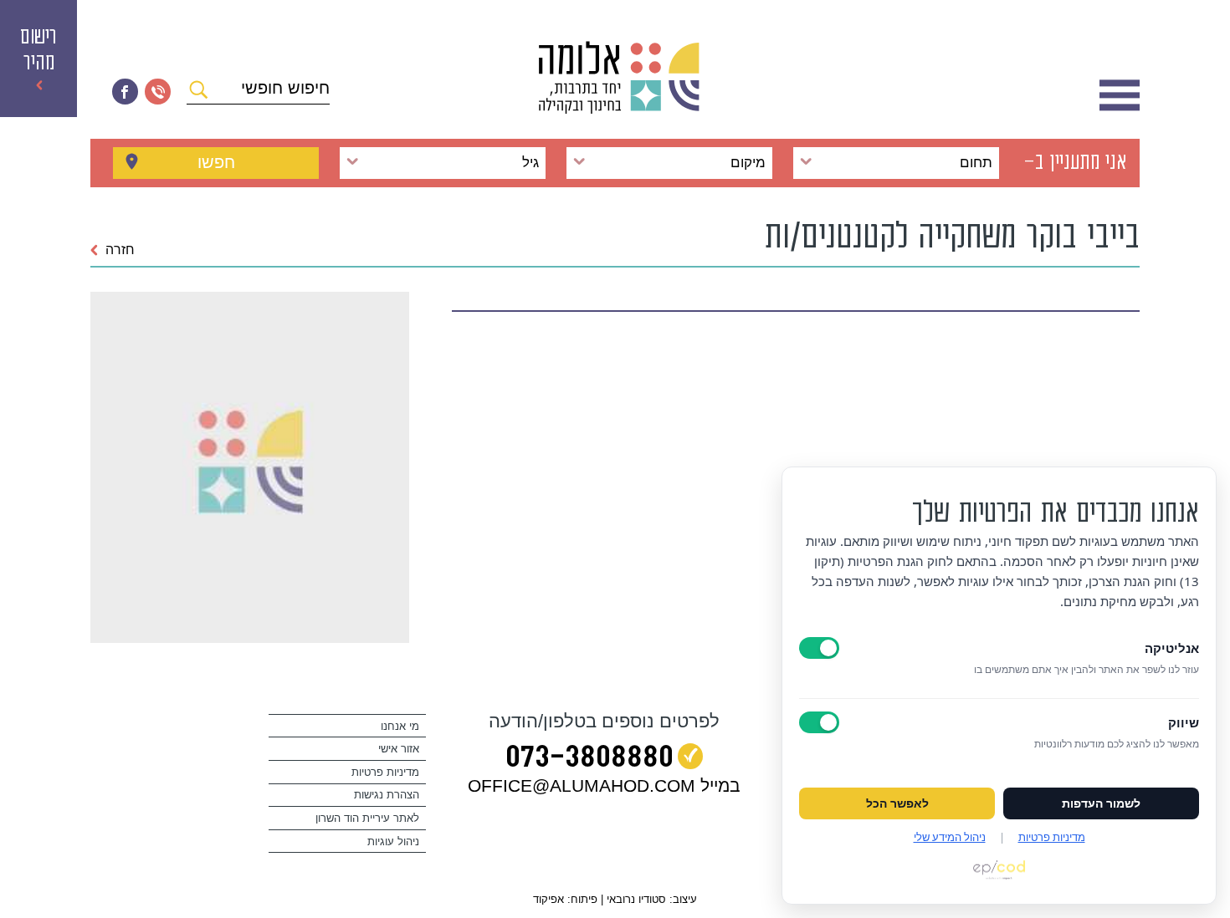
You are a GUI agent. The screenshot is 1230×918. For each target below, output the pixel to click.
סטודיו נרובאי (636, 899)
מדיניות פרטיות (385, 772)
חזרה (120, 249)
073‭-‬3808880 (589, 760)
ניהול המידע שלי (950, 836)
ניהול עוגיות (393, 841)
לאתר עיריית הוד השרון (367, 818)
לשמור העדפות (1101, 803)
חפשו (216, 162)
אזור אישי (398, 748)
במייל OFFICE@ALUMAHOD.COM (604, 785)
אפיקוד (548, 899)
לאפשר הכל (897, 803)
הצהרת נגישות (386, 794)
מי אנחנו (400, 726)
